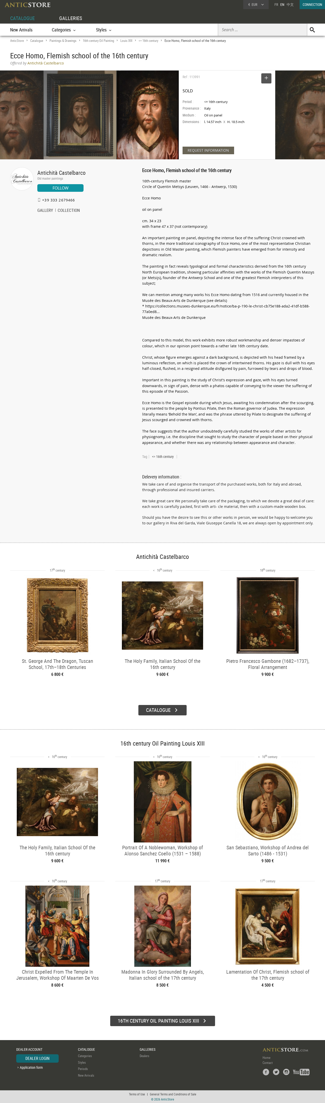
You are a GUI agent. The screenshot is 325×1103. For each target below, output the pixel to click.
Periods (83, 1068)
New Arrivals (21, 30)
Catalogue (36, 40)
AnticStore (17, 40)
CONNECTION (312, 4)
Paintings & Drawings (63, 40)
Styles (82, 1062)
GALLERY (45, 211)
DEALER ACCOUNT (29, 1049)
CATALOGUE (22, 18)
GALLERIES (70, 18)
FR (276, 4)
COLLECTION (69, 211)
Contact (268, 1062)
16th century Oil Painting (98, 40)
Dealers (144, 1056)
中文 (290, 4)
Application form (31, 1067)
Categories (85, 1056)
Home (266, 1057)
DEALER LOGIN (37, 1058)
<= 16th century (148, 40)
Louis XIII (126, 40)
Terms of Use (137, 1094)
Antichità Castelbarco (61, 172)
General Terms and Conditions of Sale (173, 1094)
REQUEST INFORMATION (208, 150)
